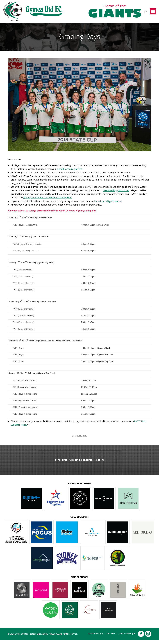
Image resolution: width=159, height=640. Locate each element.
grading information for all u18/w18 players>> (47, 197)
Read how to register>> (70, 168)
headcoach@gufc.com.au (116, 190)
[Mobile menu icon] (153, 11)
